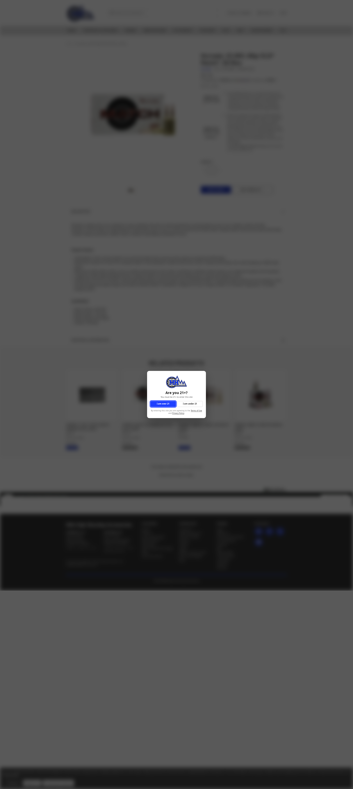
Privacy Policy (178, 413)
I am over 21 (163, 403)
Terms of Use (196, 410)
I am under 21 (190, 403)
